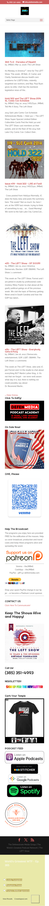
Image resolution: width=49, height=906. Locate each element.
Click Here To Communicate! (18, 605)
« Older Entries (11, 395)
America (31, 266)
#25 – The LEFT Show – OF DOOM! (22, 263)
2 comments (21, 361)
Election (19, 269)
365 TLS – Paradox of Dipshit (20, 62)
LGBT (25, 357)
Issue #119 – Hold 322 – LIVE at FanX (23, 183)
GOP (25, 269)
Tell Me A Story (11, 107)
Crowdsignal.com (20, 899)
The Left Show (34, 65)
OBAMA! (32, 269)
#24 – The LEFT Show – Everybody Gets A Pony (22, 350)
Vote (35, 899)
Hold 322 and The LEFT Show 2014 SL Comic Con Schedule (23, 99)
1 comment (16, 272)
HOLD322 (32, 103)
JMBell (11, 65)
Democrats (10, 269)
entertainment (11, 357)
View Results (7, 899)
